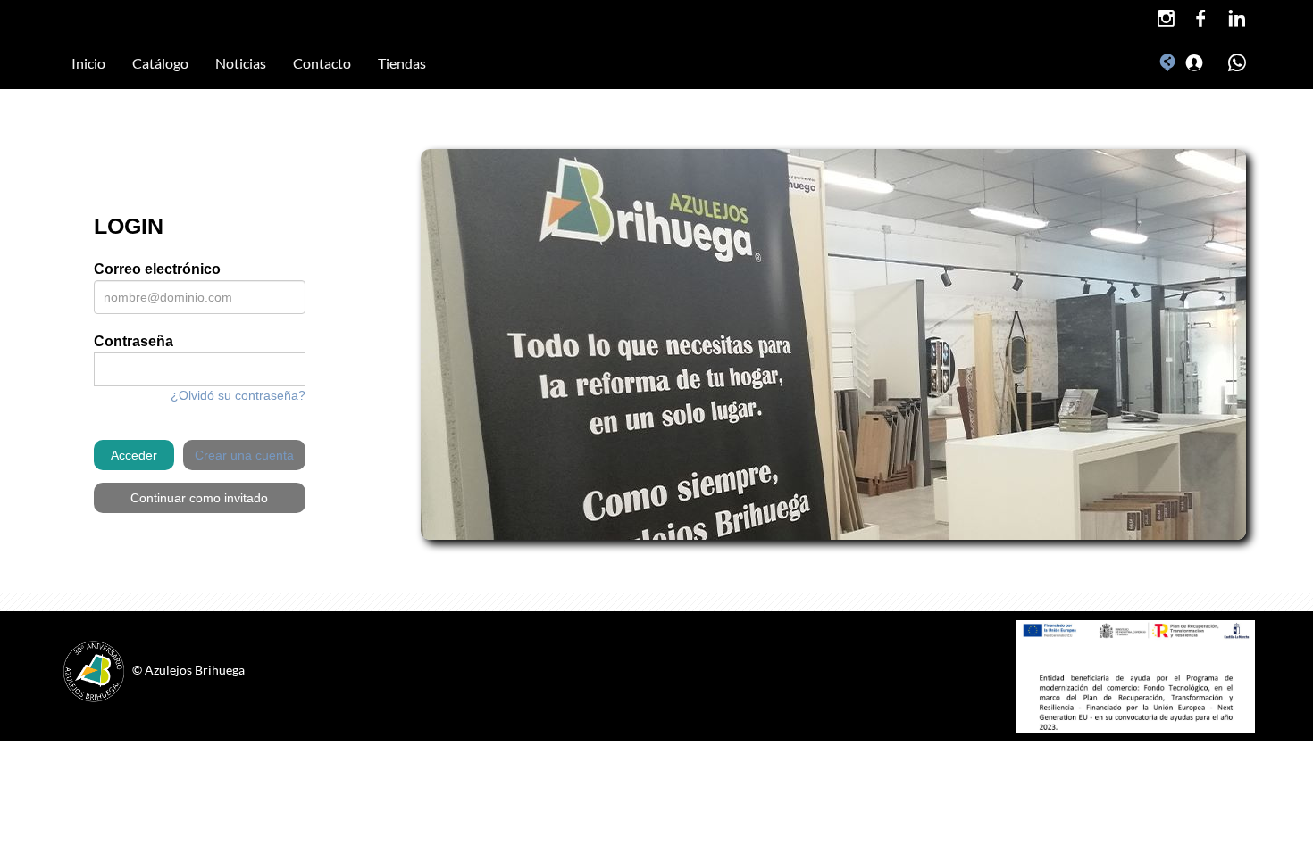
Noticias (240, 62)
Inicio (88, 62)
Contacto (322, 62)
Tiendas (402, 62)
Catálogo (160, 62)
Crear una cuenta (244, 455)
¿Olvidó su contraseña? (238, 395)
